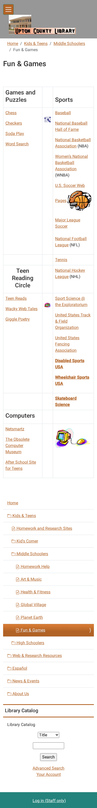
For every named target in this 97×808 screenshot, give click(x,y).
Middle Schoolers (69, 43)
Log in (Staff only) (49, 800)
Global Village (33, 604)
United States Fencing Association (67, 344)
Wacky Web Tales (21, 308)
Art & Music (31, 579)
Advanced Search (48, 768)
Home (12, 43)
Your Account (48, 774)
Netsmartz (14, 428)
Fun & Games (32, 630)
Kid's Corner (27, 541)
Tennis (61, 259)
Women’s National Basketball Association (71, 162)
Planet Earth (31, 617)
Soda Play (14, 133)
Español (19, 668)
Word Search (17, 143)
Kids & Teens (36, 43)
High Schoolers (30, 642)
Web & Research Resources (36, 655)
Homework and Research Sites (44, 528)
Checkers (13, 123)
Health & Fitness (35, 591)
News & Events (25, 680)
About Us (20, 693)
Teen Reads (16, 298)
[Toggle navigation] (8, 9)
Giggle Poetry (17, 319)
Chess (11, 112)
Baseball (63, 112)
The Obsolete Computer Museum (17, 445)
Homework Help (35, 566)
